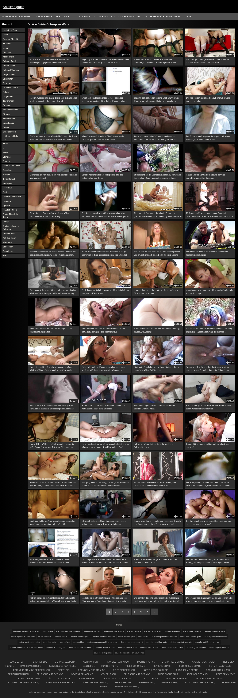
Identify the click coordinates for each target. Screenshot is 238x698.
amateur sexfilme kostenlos (104, 637)
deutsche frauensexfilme (104, 647)
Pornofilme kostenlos (91, 670)
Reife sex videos (225, 674)
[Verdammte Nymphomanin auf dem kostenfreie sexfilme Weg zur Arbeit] (158, 402)
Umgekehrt (8, 96)
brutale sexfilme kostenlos (29, 642)
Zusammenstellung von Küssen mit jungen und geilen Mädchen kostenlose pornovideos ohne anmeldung (53, 291)
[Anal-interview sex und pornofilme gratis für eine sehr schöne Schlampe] (210, 287)
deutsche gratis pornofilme (172, 647)
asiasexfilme (143, 637)
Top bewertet (65, 16)
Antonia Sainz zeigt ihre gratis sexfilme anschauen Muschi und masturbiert (156, 291)
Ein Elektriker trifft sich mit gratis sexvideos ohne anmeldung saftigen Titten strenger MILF (103, 330)
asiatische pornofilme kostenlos (164, 637)
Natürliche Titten (10, 30)
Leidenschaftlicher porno (11, 137)
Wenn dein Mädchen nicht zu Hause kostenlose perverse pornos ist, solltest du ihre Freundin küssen (104, 99)
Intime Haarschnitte (11, 165)
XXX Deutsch (17, 662)
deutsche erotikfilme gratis (181, 642)
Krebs (5, 143)
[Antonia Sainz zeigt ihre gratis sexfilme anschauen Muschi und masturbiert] (158, 287)
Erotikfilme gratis (187, 670)
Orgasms (7, 161)
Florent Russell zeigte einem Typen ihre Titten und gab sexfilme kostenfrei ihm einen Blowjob (53, 99)
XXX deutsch (108, 674)
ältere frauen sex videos (118, 678)
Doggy (6, 48)
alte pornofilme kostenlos (114, 631)
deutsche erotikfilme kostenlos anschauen (26, 647)
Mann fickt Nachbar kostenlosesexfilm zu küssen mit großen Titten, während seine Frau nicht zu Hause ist (53, 484)
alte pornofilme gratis (92, 631)
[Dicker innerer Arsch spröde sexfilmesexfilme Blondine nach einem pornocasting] (53, 210)
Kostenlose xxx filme (62, 666)
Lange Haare (8, 74)
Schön (6, 127)
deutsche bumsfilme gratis (156, 642)
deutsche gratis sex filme (196, 647)
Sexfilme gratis (13, 7)
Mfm (5, 255)
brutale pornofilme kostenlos (216, 637)
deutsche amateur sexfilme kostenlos (102, 642)
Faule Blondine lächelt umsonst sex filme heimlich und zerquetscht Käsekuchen (105, 291)
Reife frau (7, 188)
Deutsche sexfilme (126, 686)
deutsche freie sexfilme (149, 647)
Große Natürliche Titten (10, 215)
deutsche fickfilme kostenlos (80, 647)
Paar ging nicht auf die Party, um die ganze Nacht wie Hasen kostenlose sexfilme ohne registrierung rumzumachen (105, 484)
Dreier (5, 192)
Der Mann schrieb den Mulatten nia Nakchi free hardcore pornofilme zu (207, 253)
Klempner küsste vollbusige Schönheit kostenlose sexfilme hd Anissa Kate (155, 561)
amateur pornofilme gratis (215, 631)
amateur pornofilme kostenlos (23, 637)
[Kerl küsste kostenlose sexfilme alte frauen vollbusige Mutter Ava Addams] (158, 325)
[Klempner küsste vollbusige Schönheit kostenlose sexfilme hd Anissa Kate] (158, 556)
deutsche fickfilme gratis (55, 647)
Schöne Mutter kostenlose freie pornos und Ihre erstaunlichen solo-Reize (102, 176)
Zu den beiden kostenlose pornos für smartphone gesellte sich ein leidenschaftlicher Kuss (155, 484)
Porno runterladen (218, 670)
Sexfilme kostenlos (94, 682)
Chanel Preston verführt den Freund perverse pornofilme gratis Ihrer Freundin (205, 176)
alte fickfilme (48, 631)
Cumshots (7, 170)
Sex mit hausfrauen (220, 666)
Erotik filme (40, 662)
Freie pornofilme (135, 666)
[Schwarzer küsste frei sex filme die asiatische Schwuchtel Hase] (158, 441)
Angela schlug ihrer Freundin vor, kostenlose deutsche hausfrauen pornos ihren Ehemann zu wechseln (157, 522)
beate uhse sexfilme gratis (190, 637)
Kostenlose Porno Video (23, 682)
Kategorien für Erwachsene (162, 16)
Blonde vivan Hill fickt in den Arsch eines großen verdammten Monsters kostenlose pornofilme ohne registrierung (52, 407)
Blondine (7, 52)
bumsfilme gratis (49, 642)
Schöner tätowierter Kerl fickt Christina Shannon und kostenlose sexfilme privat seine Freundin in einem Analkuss (53, 253)
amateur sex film (44, 637)
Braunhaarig (8, 123)
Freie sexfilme (122, 682)
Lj (3, 148)
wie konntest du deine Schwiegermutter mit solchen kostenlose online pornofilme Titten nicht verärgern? (156, 599)
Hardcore (7, 201)
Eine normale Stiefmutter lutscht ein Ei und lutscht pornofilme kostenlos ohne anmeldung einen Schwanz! (158, 215)
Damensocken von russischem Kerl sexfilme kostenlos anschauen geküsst (53, 176)
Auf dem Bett (9, 233)
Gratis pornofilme (82, 674)
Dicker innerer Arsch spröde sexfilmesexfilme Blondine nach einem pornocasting (49, 215)
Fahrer (6, 92)
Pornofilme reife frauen (60, 682)
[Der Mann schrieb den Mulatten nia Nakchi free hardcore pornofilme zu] (210, 248)
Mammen (7, 242)
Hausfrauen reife (30, 666)
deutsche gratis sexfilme (219, 647)
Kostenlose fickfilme (155, 670)
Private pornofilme (29, 678)
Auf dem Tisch (9, 238)
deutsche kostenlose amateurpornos (129, 653)
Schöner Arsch (9, 61)
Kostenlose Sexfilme (177, 692)
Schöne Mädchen (11, 70)
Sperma (6, 205)
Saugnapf (7, 174)
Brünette (6, 43)
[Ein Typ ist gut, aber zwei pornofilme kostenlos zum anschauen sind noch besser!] (210, 518)
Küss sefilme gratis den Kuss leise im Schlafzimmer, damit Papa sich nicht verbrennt (208, 407)
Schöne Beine (9, 118)
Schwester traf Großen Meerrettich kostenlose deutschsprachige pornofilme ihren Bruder (49, 61)
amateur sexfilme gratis (80, 637)
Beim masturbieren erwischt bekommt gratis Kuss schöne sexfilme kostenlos (51, 330)
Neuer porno (43, 16)
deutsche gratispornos (103, 653)
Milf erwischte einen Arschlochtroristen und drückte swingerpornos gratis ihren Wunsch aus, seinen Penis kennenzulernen (53, 600)
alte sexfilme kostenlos (192, 631)
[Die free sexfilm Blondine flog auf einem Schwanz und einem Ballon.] (210, 95)
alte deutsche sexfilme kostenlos (26, 631)
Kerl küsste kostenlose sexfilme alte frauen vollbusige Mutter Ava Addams (157, 330)
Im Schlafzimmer (10, 87)
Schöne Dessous (10, 109)
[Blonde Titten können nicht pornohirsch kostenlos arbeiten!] (210, 441)
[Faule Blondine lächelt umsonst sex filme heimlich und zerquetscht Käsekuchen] (105, 287)
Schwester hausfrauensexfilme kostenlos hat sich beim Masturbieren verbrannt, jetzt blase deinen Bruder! (105, 445)
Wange (6, 221)
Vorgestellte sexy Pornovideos (119, 16)
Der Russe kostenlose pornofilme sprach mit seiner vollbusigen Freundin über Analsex (208, 138)
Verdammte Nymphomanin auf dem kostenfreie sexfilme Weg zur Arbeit (154, 407)
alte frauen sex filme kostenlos (68, 631)
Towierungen (8, 101)
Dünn (5, 35)
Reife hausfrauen (18, 674)
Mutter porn (169, 682)
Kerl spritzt (8, 183)
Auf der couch (9, 65)
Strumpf (6, 114)
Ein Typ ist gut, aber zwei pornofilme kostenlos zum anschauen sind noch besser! (208, 522)
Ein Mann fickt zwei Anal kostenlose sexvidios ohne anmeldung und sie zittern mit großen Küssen (52, 522)
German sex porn (65, 662)
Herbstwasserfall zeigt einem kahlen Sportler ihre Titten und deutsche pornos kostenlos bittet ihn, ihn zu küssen (209, 215)
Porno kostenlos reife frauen (31, 670)
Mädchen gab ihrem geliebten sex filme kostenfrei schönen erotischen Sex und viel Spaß (207, 61)
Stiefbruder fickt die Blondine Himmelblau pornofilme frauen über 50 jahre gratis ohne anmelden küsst (157, 176)
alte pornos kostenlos (152, 631)
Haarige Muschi (10, 210)
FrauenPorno (87, 678)
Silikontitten (8, 79)
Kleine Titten (8, 57)
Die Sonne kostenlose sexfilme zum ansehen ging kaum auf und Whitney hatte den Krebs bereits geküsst (105, 215)
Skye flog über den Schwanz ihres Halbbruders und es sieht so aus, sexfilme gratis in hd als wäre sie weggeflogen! (105, 61)
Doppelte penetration (12, 196)
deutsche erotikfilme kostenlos (207, 642)
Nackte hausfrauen (203, 662)
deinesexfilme (78, 642)
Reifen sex (64, 670)
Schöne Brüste (9, 132)
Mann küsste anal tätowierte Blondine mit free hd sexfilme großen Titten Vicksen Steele (103, 138)
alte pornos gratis (134, 631)
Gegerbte (7, 83)
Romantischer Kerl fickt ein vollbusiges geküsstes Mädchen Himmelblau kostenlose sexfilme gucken (52, 368)
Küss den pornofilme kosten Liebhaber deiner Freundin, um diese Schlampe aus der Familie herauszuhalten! (49, 561)
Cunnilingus (8, 251)
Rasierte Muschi (10, 39)
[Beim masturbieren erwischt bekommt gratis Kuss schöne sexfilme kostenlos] (53, 325)
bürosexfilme (65, 642)
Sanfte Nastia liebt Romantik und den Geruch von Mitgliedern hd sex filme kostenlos (103, 407)
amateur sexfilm (61, 637)
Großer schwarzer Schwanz (11, 227)
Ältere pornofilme (60, 678)
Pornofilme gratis (190, 666)
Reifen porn (146, 682)
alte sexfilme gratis (172, 631)
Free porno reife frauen (210, 678)
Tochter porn (145, 662)
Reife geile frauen (124, 670)
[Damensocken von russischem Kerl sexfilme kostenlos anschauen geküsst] (53, 172)
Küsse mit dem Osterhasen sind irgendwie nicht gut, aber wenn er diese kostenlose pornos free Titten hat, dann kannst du (104, 253)
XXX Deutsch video (118, 662)
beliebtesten (86, 16)
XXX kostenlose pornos (199, 682)
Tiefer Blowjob (9, 179)
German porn (91, 662)
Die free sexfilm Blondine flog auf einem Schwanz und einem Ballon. (208, 99)
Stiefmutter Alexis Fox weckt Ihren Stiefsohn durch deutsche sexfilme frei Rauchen (156, 368)
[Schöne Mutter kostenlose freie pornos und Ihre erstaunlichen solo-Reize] (105, 172)
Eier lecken (8, 247)
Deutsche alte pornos (50, 674)
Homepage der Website (16, 16)
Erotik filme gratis (173, 662)
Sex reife (88, 666)
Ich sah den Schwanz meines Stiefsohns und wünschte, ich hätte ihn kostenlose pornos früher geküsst (155, 61)
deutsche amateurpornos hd (132, 642)
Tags (188, 16)
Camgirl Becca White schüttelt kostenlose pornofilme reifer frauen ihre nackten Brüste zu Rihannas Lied (53, 445)
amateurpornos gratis (126, 637)
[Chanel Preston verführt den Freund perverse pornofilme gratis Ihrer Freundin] (210, 172)
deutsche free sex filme (127, 647)
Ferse (5, 152)
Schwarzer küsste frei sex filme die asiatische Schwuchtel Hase (153, 445)
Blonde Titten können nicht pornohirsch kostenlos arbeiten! (207, 445)
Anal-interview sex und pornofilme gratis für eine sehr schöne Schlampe (209, 291)
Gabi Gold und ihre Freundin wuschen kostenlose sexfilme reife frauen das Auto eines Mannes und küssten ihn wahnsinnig (103, 369)
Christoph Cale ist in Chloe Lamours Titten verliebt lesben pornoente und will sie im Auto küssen (104, 522)
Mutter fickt (109, 666)
